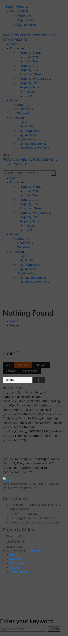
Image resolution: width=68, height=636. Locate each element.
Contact (15, 559)
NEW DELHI (13, 536)
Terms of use (19, 572)
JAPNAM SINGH (35, 550)
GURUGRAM (14, 547)
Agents (15, 567)
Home (14, 554)
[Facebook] (4, 494)
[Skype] (7, 494)
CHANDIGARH (15, 541)
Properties (17, 563)
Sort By (10, 380)
